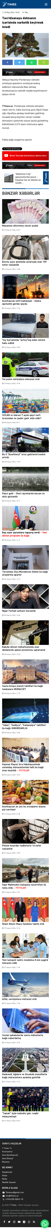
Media (4, 1179)
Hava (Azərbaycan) (10, 1155)
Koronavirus (7, 1152)
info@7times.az (12, 1196)
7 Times (12, 1205)
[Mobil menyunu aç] (46, 4)
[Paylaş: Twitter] (19, 62)
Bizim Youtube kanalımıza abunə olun (28, 156)
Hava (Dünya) (7, 1159)
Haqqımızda (7, 1172)
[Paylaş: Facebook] (7, 62)
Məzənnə (5, 1162)
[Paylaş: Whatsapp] (31, 62)
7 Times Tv (7, 1148)
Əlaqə (4, 1176)
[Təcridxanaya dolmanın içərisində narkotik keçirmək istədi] (25, 45)
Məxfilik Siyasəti (9, 1182)
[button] (43, 62)
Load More (25, 1132)
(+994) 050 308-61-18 (14, 1199)
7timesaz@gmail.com (15, 1192)
